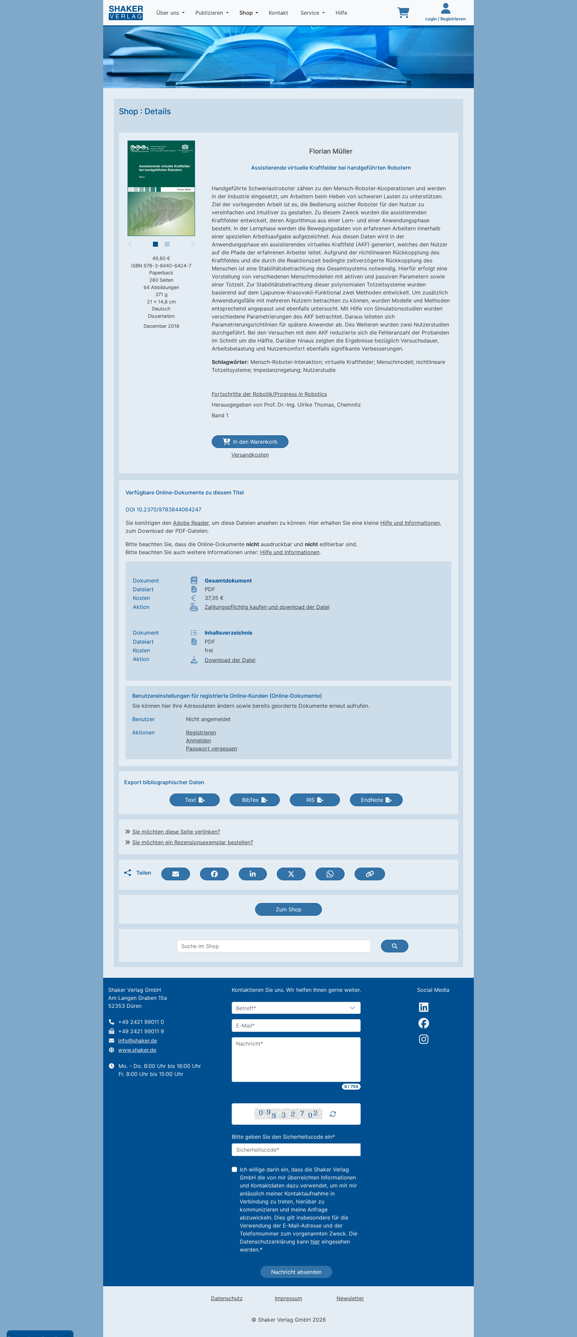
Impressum (288, 1298)
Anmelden (198, 740)
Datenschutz (227, 1298)
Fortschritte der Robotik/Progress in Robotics (269, 394)
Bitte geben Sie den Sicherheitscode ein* (283, 1136)
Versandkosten (250, 454)
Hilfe (342, 12)
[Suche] (394, 946)
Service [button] (311, 12)
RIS (311, 800)
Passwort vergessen (211, 748)
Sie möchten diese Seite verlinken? (176, 831)
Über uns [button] (168, 12)
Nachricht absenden (296, 1272)
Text (190, 800)
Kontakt (279, 12)
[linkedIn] (423, 1007)
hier (315, 1241)
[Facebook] (423, 1023)
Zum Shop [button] (289, 909)
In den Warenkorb (255, 441)
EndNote (372, 800)
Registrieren (201, 732)
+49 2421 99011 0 (141, 1022)
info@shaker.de (137, 1040)
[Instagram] (423, 1039)
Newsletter (350, 1298)
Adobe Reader (191, 522)
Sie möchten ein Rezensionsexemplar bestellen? (192, 842)
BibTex (250, 800)
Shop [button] (250, 12)
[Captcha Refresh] (333, 1114)
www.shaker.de (137, 1050)
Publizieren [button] (210, 12)
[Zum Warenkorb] (403, 12)
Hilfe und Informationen (410, 522)
